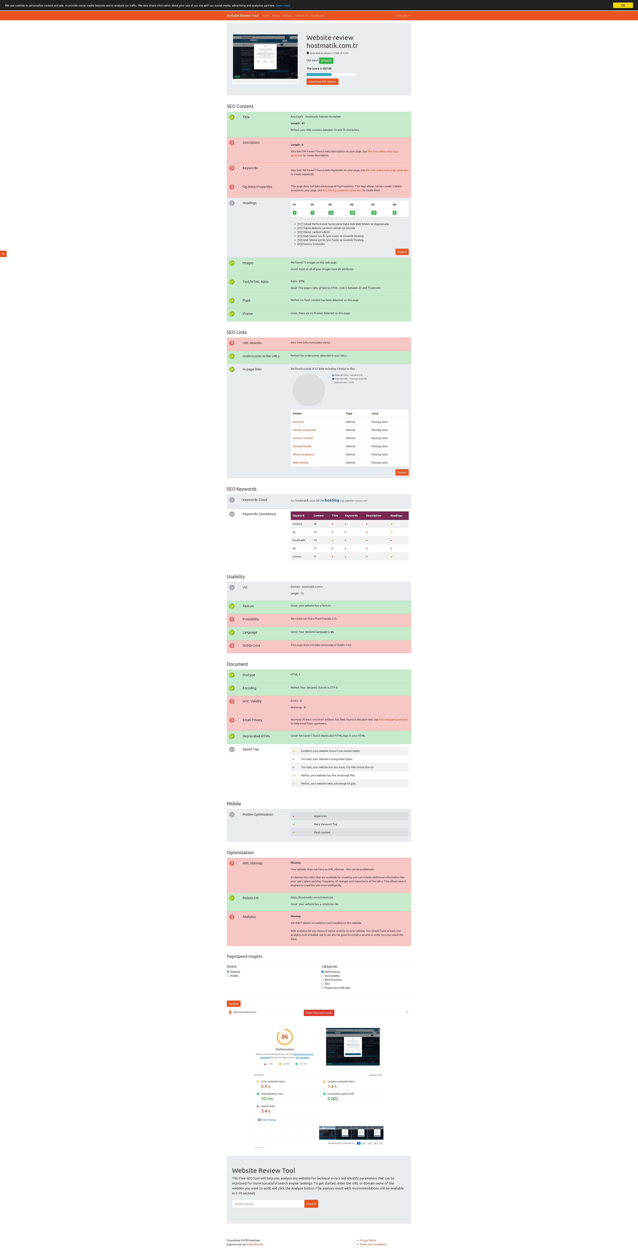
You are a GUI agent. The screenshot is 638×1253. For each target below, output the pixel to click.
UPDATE (326, 60)
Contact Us (301, 15)
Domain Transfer (303, 438)
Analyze (233, 1003)
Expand (402, 251)
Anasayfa (298, 421)
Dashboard (317, 15)
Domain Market (302, 446)
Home (266, 15)
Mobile (234, 975)
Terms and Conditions (373, 1244)
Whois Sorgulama (303, 454)
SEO (327, 983)
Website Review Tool (243, 15)
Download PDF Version (322, 81)
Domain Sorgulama (304, 429)
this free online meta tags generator (387, 170)
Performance (332, 971)
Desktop (235, 971)
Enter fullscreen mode (319, 1012)
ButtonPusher (255, 1244)
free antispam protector (393, 719)
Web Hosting (300, 462)
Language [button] (402, 15)
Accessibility (332, 975)
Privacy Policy (368, 1240)
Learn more (283, 5)
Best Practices (333, 979)
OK (623, 5)
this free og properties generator (342, 190)
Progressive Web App (337, 987)
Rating (276, 15)
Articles (287, 15)
